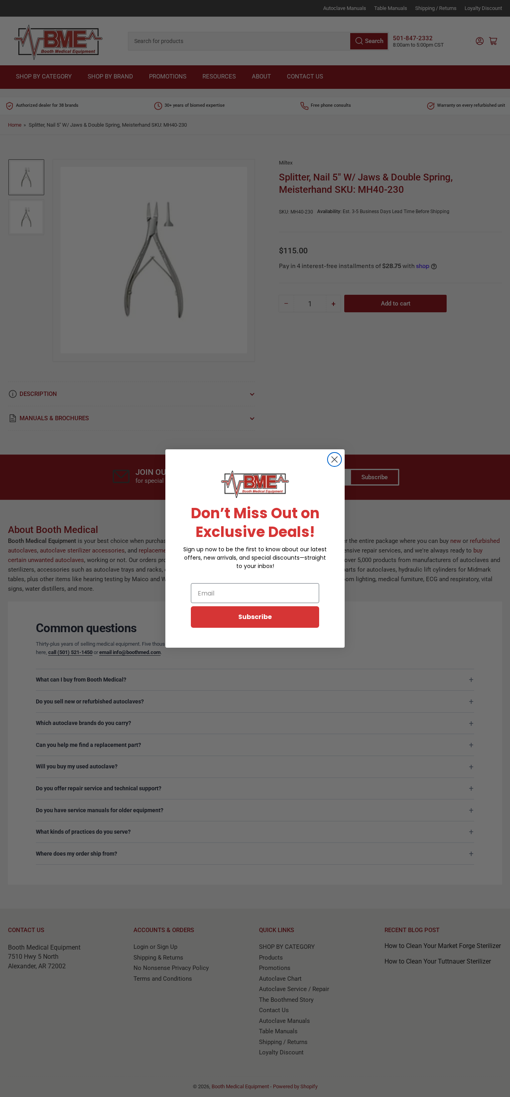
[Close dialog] (334, 459)
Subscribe (255, 616)
